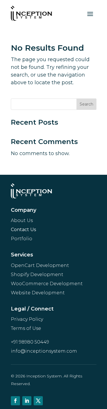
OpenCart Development (40, 265)
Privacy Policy (27, 319)
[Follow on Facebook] (15, 400)
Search (86, 104)
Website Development (38, 292)
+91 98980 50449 (30, 342)
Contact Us (23, 229)
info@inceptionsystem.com (44, 351)
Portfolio (21, 238)
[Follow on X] (38, 400)
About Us (22, 220)
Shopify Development (37, 274)
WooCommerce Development (47, 283)
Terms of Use (26, 328)
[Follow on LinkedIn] (26, 400)
